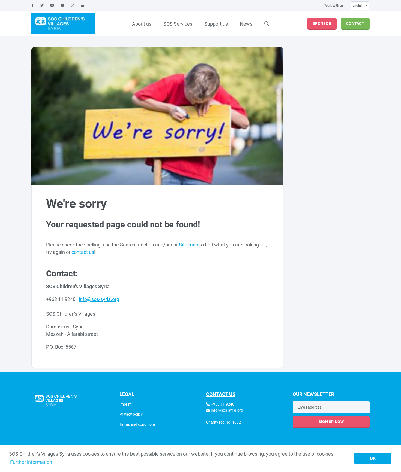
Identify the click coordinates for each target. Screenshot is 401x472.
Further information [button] (31, 462)
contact (355, 23)
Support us (216, 24)
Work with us (333, 5)
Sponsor (322, 23)
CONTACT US (220, 394)
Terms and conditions (137, 424)
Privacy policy (131, 414)
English (357, 5)
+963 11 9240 (222, 404)
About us (141, 24)
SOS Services (177, 24)
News (246, 24)
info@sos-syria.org (227, 410)
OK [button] (373, 458)
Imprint (125, 404)
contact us (82, 252)
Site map (188, 245)
